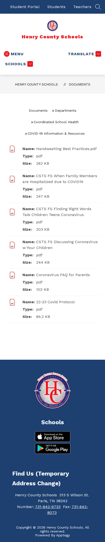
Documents (79, 84)
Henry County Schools (36, 84)
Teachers (82, 6)
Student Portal (25, 6)
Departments (65, 110)
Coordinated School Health (56, 122)
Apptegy (63, 535)
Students (56, 6)
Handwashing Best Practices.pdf (66, 148)
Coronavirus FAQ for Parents (63, 274)
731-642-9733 (48, 506)
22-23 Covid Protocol (55, 302)
